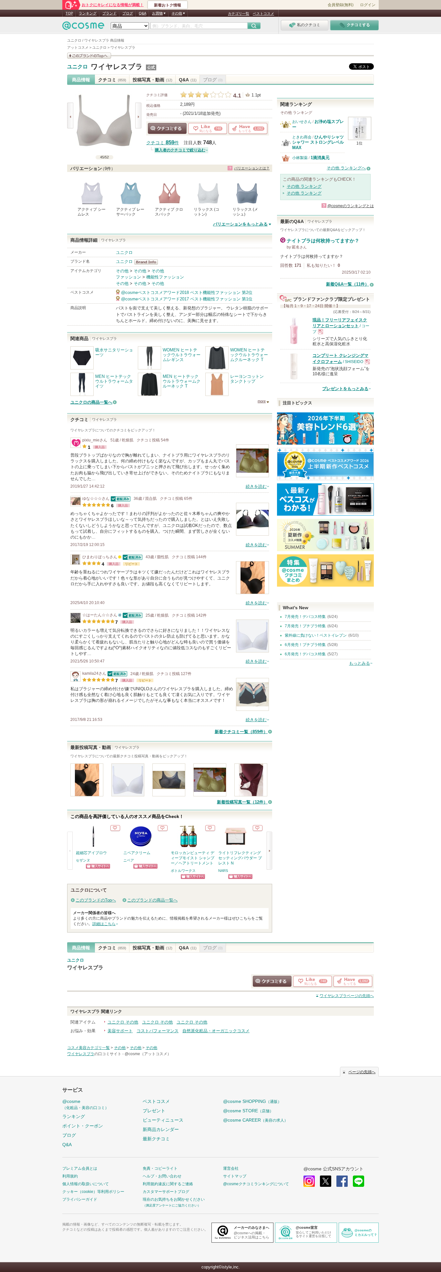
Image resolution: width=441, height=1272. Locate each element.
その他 (122, 270)
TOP (69, 13)
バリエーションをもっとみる (240, 224)
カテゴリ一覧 (238, 13)
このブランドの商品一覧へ (152, 900)
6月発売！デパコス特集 (305, 654)
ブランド (109, 13)
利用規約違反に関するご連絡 (168, 1184)
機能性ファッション (165, 277)
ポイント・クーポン (82, 1125)
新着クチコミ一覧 (241, 731)
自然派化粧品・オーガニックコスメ (216, 1030)
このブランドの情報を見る (89, 56)
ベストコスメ (263, 13)
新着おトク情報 (167, 5)
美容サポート (120, 1030)
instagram (309, 1181)
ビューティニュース (163, 1120)
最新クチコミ (156, 1138)
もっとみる (359, 663)
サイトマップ (234, 1176)
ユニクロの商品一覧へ (91, 402)
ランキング (88, 13)
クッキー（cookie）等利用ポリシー (93, 1191)
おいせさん (302, 121)
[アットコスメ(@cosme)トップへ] (83, 27)
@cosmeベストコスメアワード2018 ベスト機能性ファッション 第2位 (186, 292)
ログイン (367, 5)
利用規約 (70, 1176)
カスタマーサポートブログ (166, 1191)
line (358, 1181)
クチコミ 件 (162, 142)
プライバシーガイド (79, 1199)
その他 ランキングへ (346, 168)
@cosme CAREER (255, 1120)
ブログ (127, 13)
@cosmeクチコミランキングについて (256, 1184)
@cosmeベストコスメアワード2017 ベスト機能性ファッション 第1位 (186, 299)
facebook (342, 1181)
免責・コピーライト (160, 1168)
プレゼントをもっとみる (345, 388)
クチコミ (112, 79)
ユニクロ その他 (123, 1022)
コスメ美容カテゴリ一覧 (88, 1047)
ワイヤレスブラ (117, 67)
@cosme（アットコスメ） (148, 1054)
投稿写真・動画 (152, 79)
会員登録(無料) (341, 5)
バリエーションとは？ (252, 168)
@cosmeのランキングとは (350, 206)
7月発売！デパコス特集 (305, 616)
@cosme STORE (248, 1110)
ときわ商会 (302, 137)
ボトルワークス (183, 871)
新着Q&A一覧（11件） (347, 284)
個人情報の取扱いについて (85, 1184)
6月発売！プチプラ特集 (305, 644)
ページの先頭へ (347, 996)
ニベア (128, 860)
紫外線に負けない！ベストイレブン (316, 635)
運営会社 (231, 1168)
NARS (223, 871)
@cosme (85, 1104)
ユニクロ (77, 67)
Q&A (142, 13)
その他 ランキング (304, 186)
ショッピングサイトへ (98, 866)
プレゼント (154, 1110)
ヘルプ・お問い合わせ (162, 1176)
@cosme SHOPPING (252, 1101)
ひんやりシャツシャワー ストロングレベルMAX (318, 142)
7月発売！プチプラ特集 (305, 626)
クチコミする (167, 128)
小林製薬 (300, 158)
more (262, 401)
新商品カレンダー (161, 1129)
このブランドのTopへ (96, 900)
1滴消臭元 (320, 157)
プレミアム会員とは (79, 1168)
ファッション (128, 277)
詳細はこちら (104, 924)
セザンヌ (83, 860)
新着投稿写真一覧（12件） (242, 802)
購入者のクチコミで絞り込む (180, 150)
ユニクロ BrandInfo (148, 262)
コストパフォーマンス (158, 1030)
